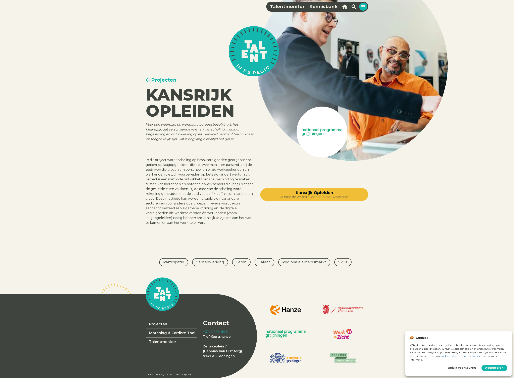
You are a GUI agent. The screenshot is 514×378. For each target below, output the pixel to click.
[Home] (344, 7)
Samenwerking (210, 262)
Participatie (173, 262)
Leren (241, 262)
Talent (264, 262)
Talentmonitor (162, 342)
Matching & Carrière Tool (172, 333)
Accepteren (494, 368)
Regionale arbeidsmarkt (304, 262)
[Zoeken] (353, 7)
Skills (343, 262)
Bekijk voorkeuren (462, 368)
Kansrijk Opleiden (314, 194)
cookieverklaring (450, 355)
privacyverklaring (474, 355)
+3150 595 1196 (215, 332)
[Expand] (363, 7)
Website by (183, 374)
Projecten (158, 324)
